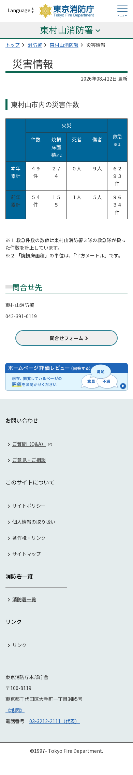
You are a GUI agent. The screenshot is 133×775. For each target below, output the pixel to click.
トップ (12, 44)
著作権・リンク (29, 537)
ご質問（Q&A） (29, 443)
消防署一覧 (24, 599)
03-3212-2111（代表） (54, 721)
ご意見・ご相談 (29, 459)
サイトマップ (26, 553)
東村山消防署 (64, 44)
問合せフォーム (66, 338)
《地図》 (15, 710)
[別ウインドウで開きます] (66, 376)
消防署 (35, 44)
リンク (19, 644)
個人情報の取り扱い (33, 521)
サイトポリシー (29, 505)
